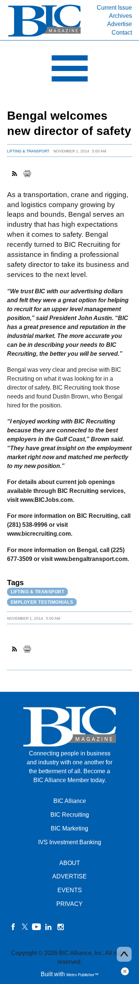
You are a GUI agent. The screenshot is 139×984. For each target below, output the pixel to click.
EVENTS (69, 890)
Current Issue (114, 7)
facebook (13, 927)
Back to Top (124, 954)
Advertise (119, 24)
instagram (60, 927)
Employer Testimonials (42, 602)
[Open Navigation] (69, 70)
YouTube (37, 927)
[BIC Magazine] (44, 36)
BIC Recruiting (69, 815)
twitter (25, 927)
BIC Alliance (69, 801)
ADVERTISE (69, 876)
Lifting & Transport (28, 151)
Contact (122, 32)
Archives (120, 16)
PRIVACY (69, 904)
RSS (14, 173)
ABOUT (69, 863)
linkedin (48, 927)
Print (27, 173)
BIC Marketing (69, 828)
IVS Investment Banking (69, 842)
